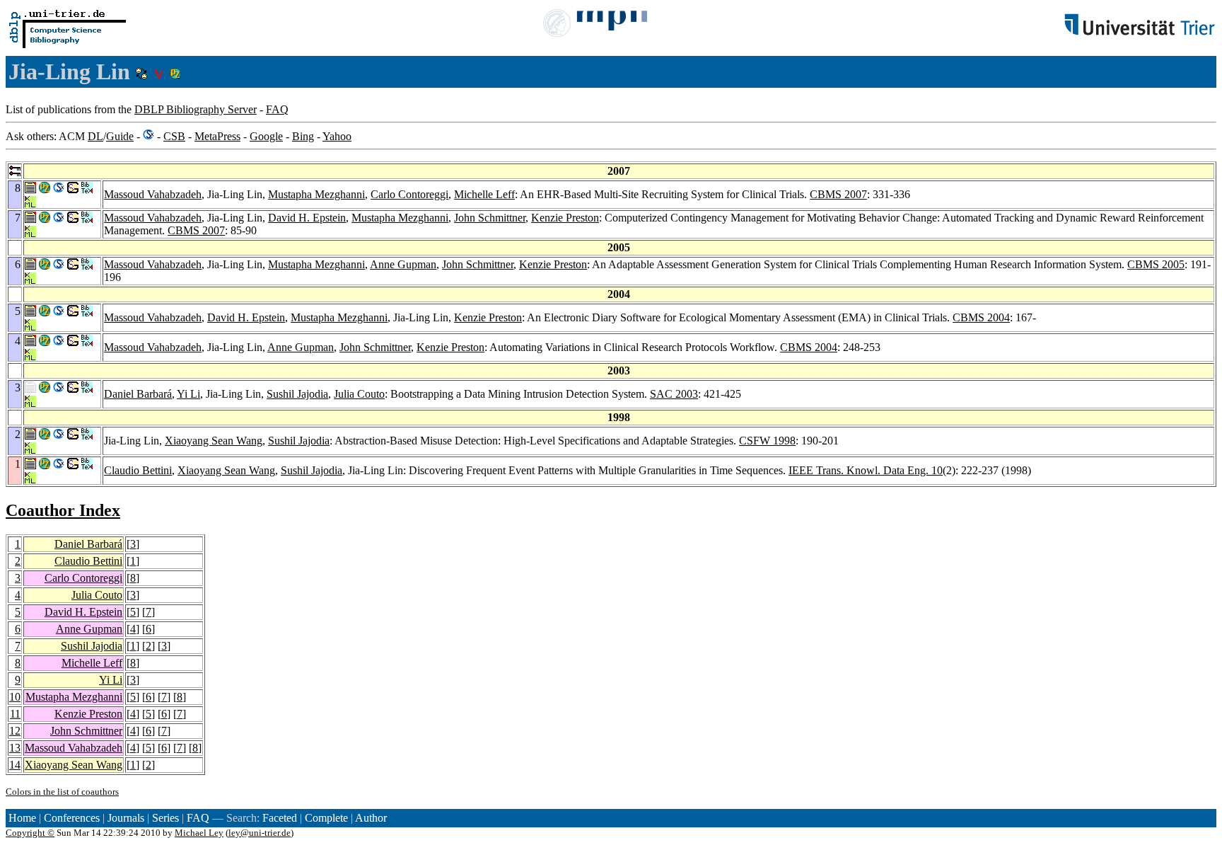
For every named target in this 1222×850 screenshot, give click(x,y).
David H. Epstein (307, 218)
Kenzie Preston (565, 218)
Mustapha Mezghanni (316, 194)
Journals (125, 818)
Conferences (72, 818)
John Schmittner (489, 218)
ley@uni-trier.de (259, 832)
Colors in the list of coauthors (62, 791)
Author (371, 818)
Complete (326, 818)
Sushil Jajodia (297, 394)
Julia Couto (359, 394)
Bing (303, 136)
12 (15, 731)
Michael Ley (199, 832)
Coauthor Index (63, 510)
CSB (174, 136)
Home (22, 818)
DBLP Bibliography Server (195, 109)
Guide (120, 136)
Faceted (279, 818)
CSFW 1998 (767, 441)
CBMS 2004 (981, 317)
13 (15, 748)
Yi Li (188, 394)
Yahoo (336, 136)
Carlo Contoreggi (409, 194)
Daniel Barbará (138, 394)
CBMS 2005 (1156, 264)
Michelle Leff (484, 194)
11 (15, 714)
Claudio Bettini (138, 470)
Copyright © (30, 832)
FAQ (277, 109)
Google (266, 136)
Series (165, 818)
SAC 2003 (674, 394)
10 (15, 697)
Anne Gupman (403, 264)
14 (15, 765)
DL (95, 136)
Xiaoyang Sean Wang (213, 441)
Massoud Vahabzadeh (153, 194)
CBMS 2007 (838, 194)
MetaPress (217, 136)
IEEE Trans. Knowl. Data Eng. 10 (866, 470)
